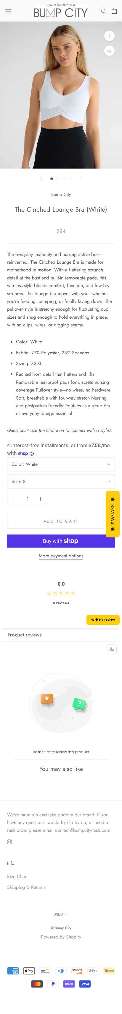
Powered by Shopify (61, 936)
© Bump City (61, 928)
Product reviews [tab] (25, 635)
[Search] (103, 10)
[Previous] (40, 178)
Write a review (103, 619)
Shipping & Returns (26, 887)
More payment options (61, 555)
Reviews (112, 514)
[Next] (81, 178)
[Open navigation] (8, 10)
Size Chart (17, 876)
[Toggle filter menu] (112, 649)
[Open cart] (114, 11)
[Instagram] (9, 841)
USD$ (58, 914)
